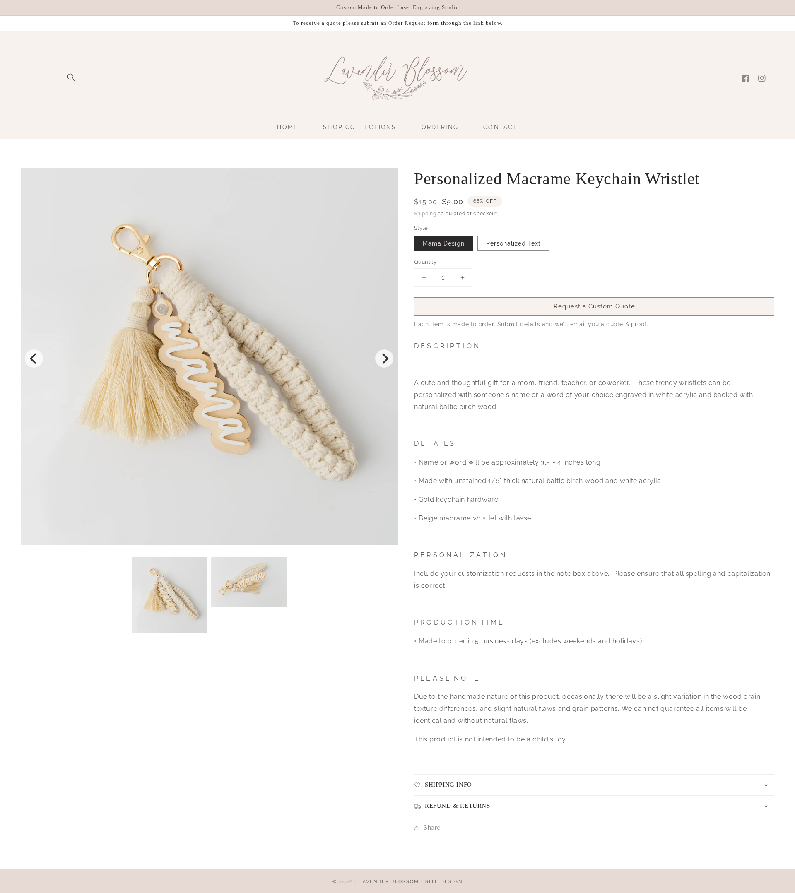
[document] (209, 358)
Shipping (425, 214)
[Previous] (34, 358)
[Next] (384, 358)
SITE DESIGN (444, 881)
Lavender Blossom (389, 881)
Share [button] (432, 827)
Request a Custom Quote (594, 306)
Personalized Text (513, 243)
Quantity (425, 262)
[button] (71, 77)
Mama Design (444, 243)
